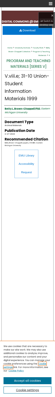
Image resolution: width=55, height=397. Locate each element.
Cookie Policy (16, 370)
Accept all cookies (27, 381)
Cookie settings (27, 390)
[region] (27, 369)
